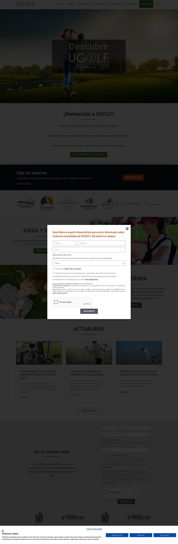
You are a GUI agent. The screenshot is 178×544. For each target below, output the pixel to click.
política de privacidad (72, 269)
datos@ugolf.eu (91, 279)
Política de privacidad (94, 529)
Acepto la (68, 269)
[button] (127, 228)
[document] (89, 272)
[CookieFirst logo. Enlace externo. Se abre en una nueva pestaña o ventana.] (3, 531)
